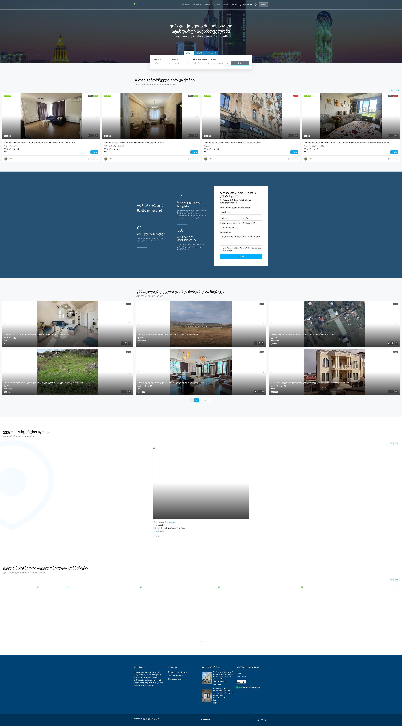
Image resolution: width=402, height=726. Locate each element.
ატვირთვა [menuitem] (264, 4)
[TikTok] (266, 720)
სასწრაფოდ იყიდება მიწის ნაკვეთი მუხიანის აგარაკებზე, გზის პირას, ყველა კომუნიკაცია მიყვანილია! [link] (44, 383)
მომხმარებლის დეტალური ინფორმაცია (235, 207)
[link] (83, 116)
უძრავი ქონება (197, 4)
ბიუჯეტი (213, 59)
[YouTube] (262, 720)
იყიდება (122, 95)
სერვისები (217, 4)
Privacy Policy (241, 676)
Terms (239, 673)
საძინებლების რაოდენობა (199, 59)
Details (25, 152)
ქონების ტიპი (157, 59)
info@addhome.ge (176, 679)
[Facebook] (254, 720)
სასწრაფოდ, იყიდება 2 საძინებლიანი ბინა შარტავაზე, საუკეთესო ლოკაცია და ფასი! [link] (171, 383)
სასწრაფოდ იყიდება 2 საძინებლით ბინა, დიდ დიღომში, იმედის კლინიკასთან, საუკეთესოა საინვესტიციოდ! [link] (78, 142)
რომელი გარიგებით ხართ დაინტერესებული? (237, 223)
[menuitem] (245, 4)
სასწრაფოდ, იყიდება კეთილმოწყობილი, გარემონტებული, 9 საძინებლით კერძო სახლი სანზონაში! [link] (310, 383)
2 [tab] (199, 642)
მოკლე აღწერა (225, 232)
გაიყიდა (28, 95)
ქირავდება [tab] (212, 53)
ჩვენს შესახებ (186, 4)
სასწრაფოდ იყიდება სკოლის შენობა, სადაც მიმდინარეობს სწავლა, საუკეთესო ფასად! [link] (223, 674)
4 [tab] (203, 642)
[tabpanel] (52, 606)
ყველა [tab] (188, 53)
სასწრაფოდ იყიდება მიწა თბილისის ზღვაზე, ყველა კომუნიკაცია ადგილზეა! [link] (168, 334)
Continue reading (159, 531)
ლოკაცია (175, 59)
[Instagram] (258, 720)
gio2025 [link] (43, 159)
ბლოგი (225, 4)
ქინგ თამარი (159, 525)
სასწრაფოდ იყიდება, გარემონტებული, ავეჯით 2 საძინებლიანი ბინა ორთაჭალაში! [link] (36, 334)
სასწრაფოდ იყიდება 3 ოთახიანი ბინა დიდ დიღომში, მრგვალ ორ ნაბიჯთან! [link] (366, 142)
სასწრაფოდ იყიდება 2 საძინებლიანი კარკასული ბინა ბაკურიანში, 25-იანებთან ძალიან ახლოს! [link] (173, 142)
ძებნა (240, 63)
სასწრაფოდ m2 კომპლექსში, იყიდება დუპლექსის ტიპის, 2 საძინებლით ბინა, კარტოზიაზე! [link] (271, 142)
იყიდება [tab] (199, 53)
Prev (392, 90)
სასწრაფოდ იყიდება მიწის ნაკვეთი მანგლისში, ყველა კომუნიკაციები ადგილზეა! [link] (303, 334)
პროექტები (207, 4)
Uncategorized (171, 522)
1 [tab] (197, 642)
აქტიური (227, 95)
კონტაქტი (234, 4)
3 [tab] (201, 642)
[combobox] (162, 63)
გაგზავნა (241, 256)
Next (397, 90)
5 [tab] (205, 642)
